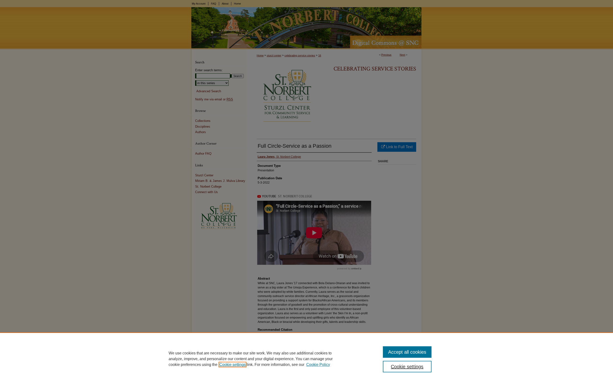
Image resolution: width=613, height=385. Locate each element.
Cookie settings (232, 365)
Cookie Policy (318, 365)
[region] (306, 358)
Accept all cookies (407, 352)
